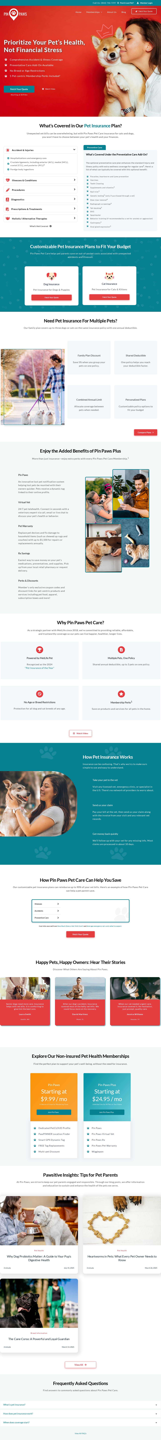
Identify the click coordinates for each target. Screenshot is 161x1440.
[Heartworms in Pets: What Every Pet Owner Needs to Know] (122, 1197)
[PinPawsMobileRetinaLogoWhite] (15, 9)
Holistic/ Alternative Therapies (29, 218)
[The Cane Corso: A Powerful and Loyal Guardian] (39, 1280)
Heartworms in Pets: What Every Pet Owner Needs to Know (122, 1258)
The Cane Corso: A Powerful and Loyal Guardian (39, 1339)
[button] (80, 1404)
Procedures (18, 190)
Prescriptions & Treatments (26, 209)
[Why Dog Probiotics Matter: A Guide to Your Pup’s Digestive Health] (39, 1197)
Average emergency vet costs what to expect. (104, 926)
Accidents (39, 911)
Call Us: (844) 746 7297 (104, 3)
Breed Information (39, 1333)
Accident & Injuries (22, 150)
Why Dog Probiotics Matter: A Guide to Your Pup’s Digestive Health (39, 1258)
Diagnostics (17, 199)
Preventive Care (42, 917)
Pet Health (39, 1250)
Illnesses (38, 904)
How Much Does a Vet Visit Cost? (70, 926)
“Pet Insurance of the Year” (39, 668)
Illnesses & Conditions (24, 180)
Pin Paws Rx (98, 1139)
